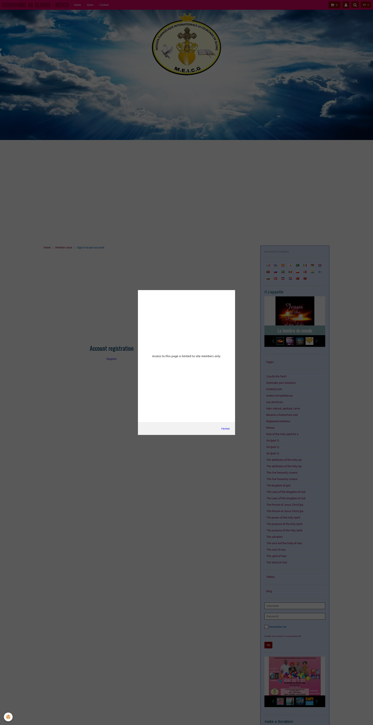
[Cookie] (8, 717)
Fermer (225, 428)
